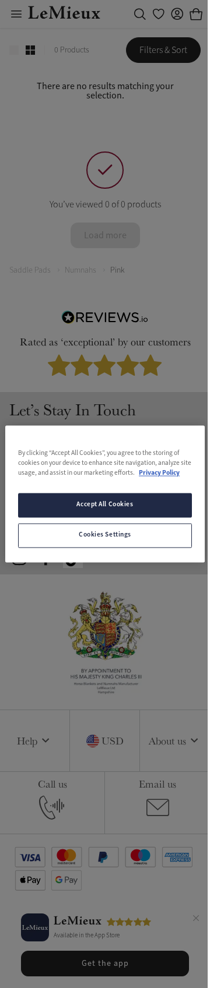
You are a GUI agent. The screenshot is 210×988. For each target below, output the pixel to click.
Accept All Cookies (104, 505)
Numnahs (80, 270)
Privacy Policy (159, 473)
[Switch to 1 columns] (14, 50)
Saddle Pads (30, 270)
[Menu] (16, 14)
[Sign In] (177, 14)
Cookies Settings (105, 535)
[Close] (196, 919)
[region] (105, 493)
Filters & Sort (163, 50)
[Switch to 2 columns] (30, 50)
